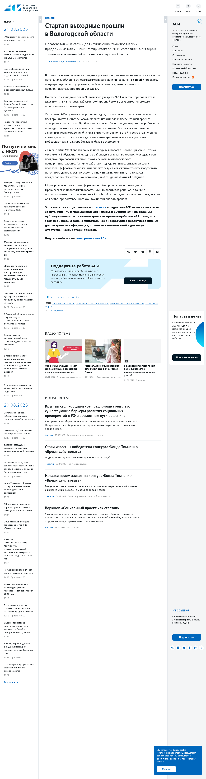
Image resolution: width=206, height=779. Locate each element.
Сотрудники (178, 55)
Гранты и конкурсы (77, 464)
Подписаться (187, 87)
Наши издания (180, 72)
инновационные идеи (63, 303)
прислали (99, 207)
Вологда (55, 297)
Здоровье (141, 380)
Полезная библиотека (184, 68)
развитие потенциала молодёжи (127, 303)
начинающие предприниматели (92, 303)
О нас (175, 46)
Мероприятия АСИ (182, 59)
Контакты (177, 50)
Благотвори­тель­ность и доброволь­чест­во (89, 496)
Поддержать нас (181, 77)
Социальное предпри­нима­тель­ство (63, 61)
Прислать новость (182, 64)
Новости (50, 17)
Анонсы (49, 435)
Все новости (11, 682)
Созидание (57, 310)
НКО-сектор (73, 527)
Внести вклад (138, 280)
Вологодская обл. (70, 297)
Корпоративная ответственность (112, 377)
